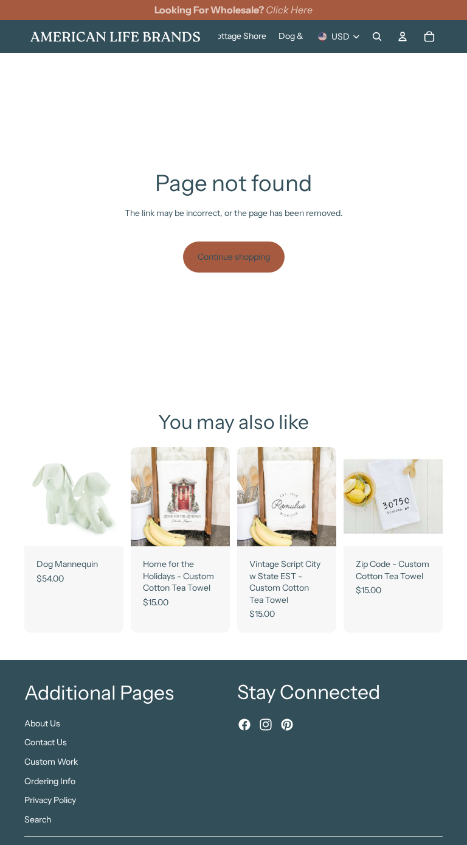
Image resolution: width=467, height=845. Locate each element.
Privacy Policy (50, 800)
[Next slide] (110, 496)
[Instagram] (265, 724)
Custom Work (51, 761)
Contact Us (45, 742)
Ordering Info (49, 780)
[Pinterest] (287, 724)
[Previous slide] (37, 496)
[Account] (402, 36)
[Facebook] (244, 724)
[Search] (377, 36)
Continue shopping (234, 256)
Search (37, 818)
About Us (42, 722)
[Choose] (105, 527)
